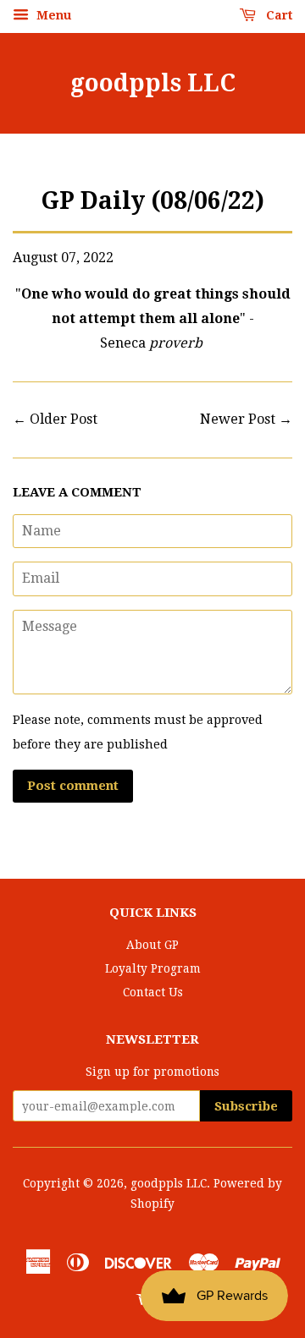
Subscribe (246, 1106)
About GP (152, 944)
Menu (52, 15)
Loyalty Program (153, 968)
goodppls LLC (153, 83)
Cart (277, 15)
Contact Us (153, 992)
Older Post (63, 419)
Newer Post (237, 419)
